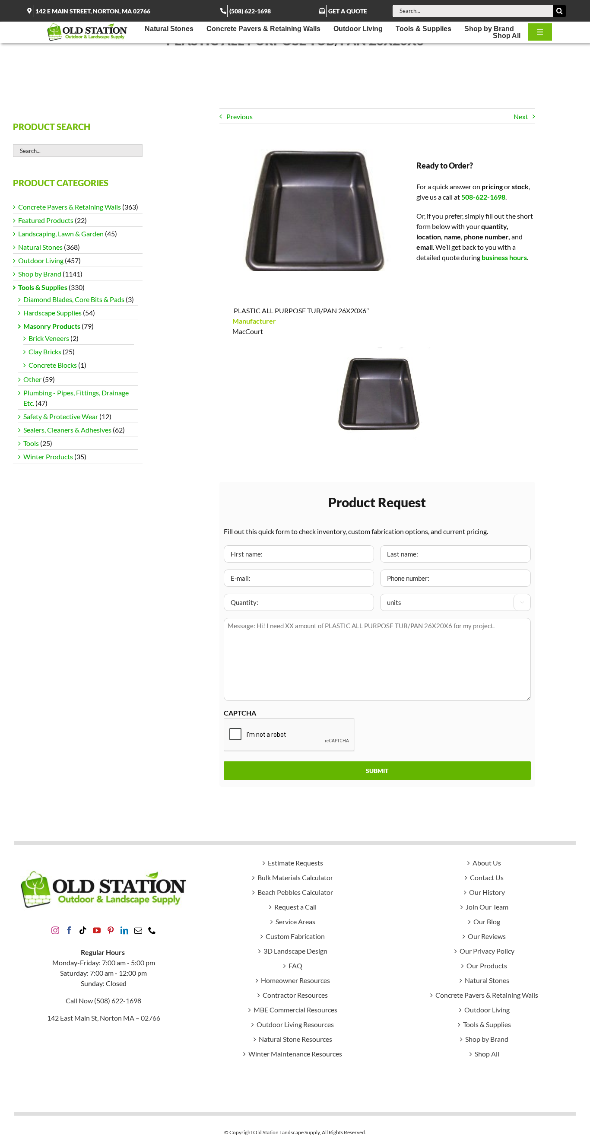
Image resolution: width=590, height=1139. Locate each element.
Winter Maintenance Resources (295, 1054)
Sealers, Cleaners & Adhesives (67, 430)
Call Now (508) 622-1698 (103, 1000)
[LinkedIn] (124, 930)
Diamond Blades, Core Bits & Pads (73, 299)
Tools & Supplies (42, 287)
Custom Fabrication (295, 936)
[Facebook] (69, 930)
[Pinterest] (110, 930)
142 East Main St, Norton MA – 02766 (103, 1018)
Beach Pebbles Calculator (295, 892)
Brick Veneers (49, 338)
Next (521, 116)
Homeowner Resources (295, 980)
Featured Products (45, 220)
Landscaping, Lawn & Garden (61, 233)
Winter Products (48, 456)
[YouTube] (97, 930)
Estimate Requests (295, 863)
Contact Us (487, 877)
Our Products (486, 965)
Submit (377, 770)
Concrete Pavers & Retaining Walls (69, 207)
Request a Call (295, 907)
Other (32, 379)
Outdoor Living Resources (295, 1024)
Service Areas (295, 921)
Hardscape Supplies (52, 313)
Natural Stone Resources (295, 1039)
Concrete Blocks (53, 365)
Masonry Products (51, 326)
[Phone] (152, 930)
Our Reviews (487, 936)
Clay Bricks (45, 351)
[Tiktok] (83, 930)
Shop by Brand (39, 274)
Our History (487, 892)
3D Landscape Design (295, 951)
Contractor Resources (295, 995)
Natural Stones (40, 247)
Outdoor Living (40, 260)
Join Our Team (487, 907)
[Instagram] (55, 930)
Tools (31, 443)
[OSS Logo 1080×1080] (87, 25)
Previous (239, 116)
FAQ (295, 965)
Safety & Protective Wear (60, 416)
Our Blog (486, 921)
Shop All (487, 1054)
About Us (487, 863)
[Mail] (138, 930)
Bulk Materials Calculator (295, 877)
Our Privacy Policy (487, 951)
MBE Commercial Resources (295, 1009)
